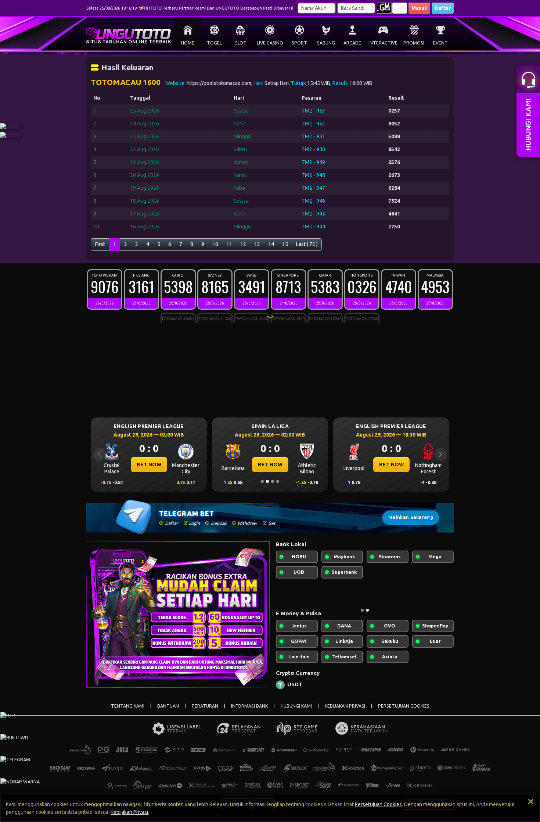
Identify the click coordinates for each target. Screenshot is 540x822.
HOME (187, 42)
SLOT (240, 42)
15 (285, 244)
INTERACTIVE (382, 42)
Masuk (419, 8)
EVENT (440, 42)
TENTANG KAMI (127, 706)
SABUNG (326, 42)
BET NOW (157, 464)
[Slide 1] (262, 481)
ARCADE (352, 42)
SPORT (299, 42)
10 (215, 244)
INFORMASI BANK (249, 706)
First (100, 244)
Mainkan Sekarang (410, 517)
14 (271, 244)
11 (229, 244)
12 (243, 244)
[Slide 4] (277, 481)
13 (257, 244)
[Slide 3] (272, 481)
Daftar (443, 8)
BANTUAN (168, 706)
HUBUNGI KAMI (296, 706)
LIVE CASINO (270, 42)
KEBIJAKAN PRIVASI (345, 706)
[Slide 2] (267, 481)
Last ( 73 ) (307, 244)
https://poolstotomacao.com (219, 83)
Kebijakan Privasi (129, 812)
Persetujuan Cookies (378, 804)
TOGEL (214, 42)
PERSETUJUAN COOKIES (403, 706)
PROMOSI (413, 42)
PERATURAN (205, 706)
